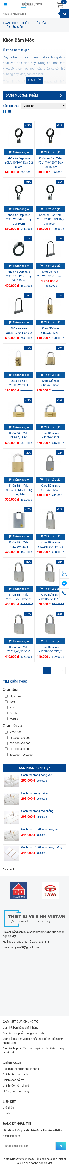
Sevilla (13, 713)
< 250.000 (15, 732)
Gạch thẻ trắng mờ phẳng (37, 811)
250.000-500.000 (20, 737)
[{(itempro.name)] (11, 781)
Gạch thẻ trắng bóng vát (36, 775)
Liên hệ (7, 1113)
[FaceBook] (64, 583)
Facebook (9, 869)
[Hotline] (64, 593)
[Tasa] (50, 890)
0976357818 (41, 941)
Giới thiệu (8, 1107)
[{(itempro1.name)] (18, 136)
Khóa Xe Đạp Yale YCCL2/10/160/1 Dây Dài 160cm (50, 219)
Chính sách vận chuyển (16, 1085)
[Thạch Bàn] (19, 890)
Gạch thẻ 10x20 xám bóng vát (40, 829)
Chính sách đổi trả (13, 1080)
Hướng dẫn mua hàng (16, 1091)
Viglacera (15, 696)
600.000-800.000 (20, 748)
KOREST (15, 718)
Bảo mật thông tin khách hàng (21, 1068)
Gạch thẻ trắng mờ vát (35, 793)
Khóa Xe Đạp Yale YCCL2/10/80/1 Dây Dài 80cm (18, 219)
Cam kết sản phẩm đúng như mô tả (24, 1033)
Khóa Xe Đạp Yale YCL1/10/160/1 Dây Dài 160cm (50, 163)
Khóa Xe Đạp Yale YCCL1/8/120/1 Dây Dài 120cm (18, 276)
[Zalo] (64, 574)
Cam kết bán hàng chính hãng (20, 1027)
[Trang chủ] (34, 917)
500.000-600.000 (20, 743)
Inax (12, 701)
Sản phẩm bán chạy (34, 768)
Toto (12, 707)
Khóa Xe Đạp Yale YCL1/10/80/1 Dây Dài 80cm (19, 163)
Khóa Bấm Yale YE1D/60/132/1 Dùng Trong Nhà (18, 490)
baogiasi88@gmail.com (25, 947)
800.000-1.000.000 (21, 754)
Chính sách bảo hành (15, 1074)
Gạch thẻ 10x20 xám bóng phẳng (41, 847)
